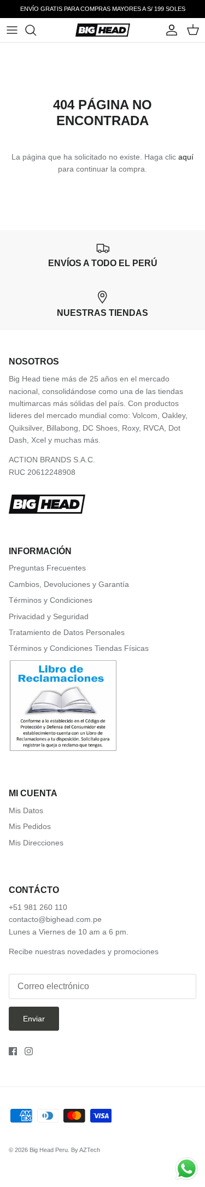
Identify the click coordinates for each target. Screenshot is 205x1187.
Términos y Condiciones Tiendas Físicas (79, 648)
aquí (186, 156)
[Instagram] (29, 1051)
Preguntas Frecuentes (47, 567)
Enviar (34, 1018)
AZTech (89, 1150)
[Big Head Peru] (102, 30)
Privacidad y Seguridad (49, 616)
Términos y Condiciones (50, 600)
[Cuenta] (169, 30)
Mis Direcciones (36, 842)
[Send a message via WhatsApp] (187, 1169)
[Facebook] (13, 1051)
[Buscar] (36, 30)
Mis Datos (26, 810)
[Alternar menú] (12, 30)
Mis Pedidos (30, 826)
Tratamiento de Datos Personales (67, 632)
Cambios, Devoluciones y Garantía (69, 584)
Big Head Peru (49, 1150)
